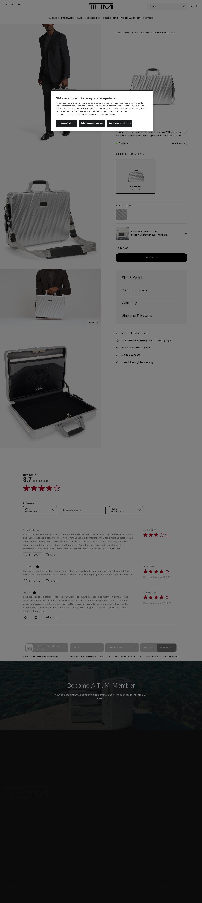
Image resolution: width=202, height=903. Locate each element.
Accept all (66, 123)
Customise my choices (120, 123)
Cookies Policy (108, 114)
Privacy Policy (88, 114)
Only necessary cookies (91, 123)
